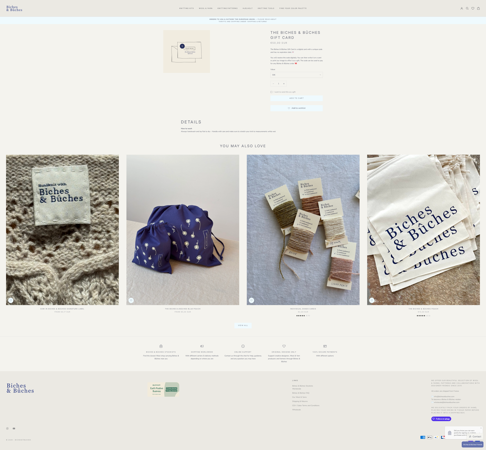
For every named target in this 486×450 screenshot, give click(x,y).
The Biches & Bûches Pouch (424, 309)
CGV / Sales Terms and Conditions (305, 405)
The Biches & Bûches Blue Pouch (183, 309)
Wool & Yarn (205, 8)
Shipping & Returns (300, 401)
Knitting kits (186, 8)
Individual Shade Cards (303, 309)
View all (243, 325)
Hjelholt (248, 8)
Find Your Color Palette (293, 8)
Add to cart (296, 98)
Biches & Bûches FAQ (300, 393)
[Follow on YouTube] (14, 428)
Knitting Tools (266, 8)
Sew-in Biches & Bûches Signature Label (62, 309)
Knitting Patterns (228, 8)
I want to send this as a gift (285, 92)
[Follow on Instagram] (7, 428)
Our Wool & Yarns (299, 397)
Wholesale (296, 409)
